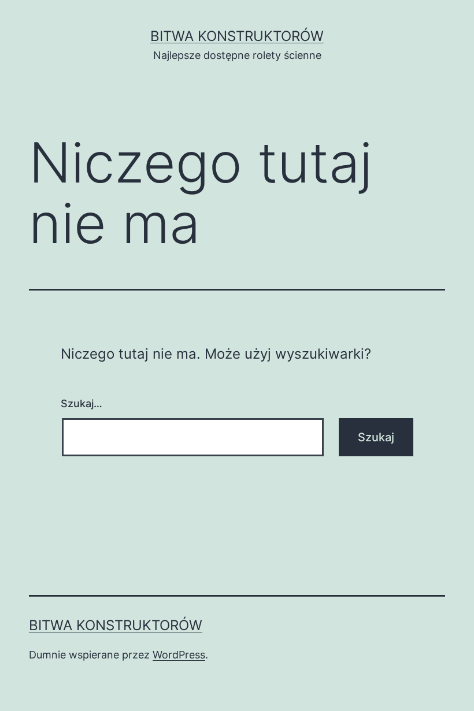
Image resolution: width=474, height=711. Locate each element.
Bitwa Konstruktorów (237, 36)
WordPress (179, 655)
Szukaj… (81, 403)
